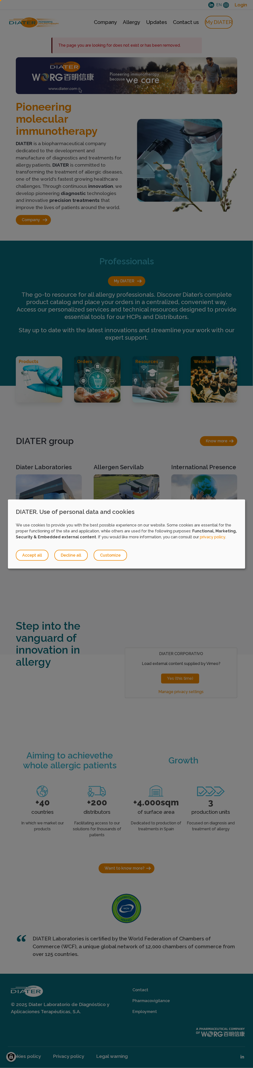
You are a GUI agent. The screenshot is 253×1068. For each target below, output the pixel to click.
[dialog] (126, 534)
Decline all (71, 555)
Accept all (32, 555)
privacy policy (212, 537)
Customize (110, 555)
